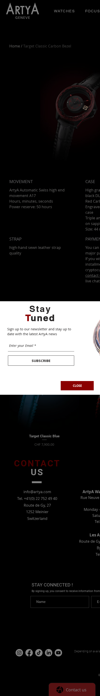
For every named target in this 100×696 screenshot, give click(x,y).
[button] (77, 385)
